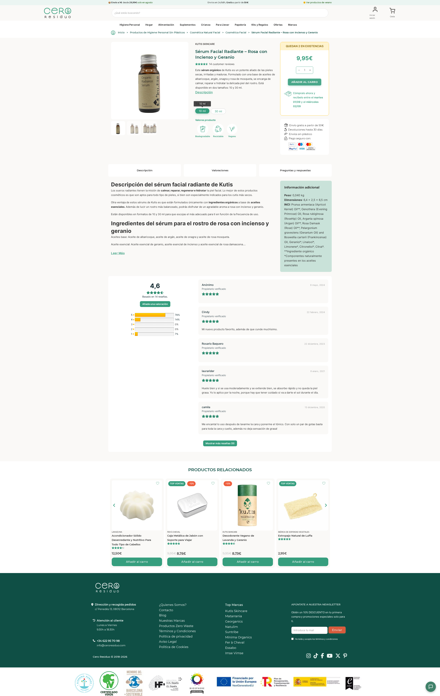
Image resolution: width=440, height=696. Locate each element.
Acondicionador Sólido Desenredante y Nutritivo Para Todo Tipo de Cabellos (131, 540)
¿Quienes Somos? (172, 605)
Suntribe (231, 632)
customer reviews (221, 64)
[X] (337, 656)
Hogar (149, 24)
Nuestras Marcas (172, 621)
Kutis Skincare (205, 43)
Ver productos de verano (319, 2)
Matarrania (233, 616)
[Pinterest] (345, 656)
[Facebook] (322, 656)
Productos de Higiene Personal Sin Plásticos (157, 32)
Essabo (230, 648)
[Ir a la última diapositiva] (114, 505)
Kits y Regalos (259, 24)
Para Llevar (222, 24)
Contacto (166, 610)
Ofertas (278, 24)
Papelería (240, 24)
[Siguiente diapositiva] (325, 505)
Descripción (204, 92)
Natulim (231, 627)
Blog (162, 615)
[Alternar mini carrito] (392, 13)
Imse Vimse (234, 653)
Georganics (234, 621)
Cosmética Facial (236, 32)
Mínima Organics (238, 637)
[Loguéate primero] (158, 483)
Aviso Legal (168, 642)
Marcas (292, 24)
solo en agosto (145, 2)
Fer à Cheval (234, 642)
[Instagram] (308, 656)
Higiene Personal (130, 24)
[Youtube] (330, 656)
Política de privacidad (175, 636)
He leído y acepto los (316, 639)
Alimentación (166, 24)
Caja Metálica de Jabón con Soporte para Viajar (185, 538)
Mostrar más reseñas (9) (220, 443)
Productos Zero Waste (176, 626)
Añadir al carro (137, 561)
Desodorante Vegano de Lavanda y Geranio (238, 538)
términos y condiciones (327, 639)
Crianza (205, 24)
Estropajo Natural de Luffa (295, 535)
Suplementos (188, 24)
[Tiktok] (316, 656)
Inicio (121, 32)
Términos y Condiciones (177, 631)
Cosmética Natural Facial (205, 32)
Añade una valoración (155, 304)
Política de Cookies (173, 647)
